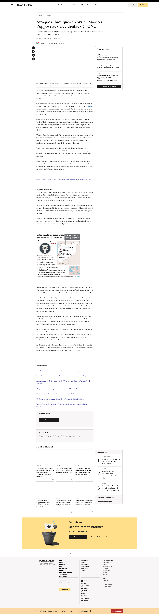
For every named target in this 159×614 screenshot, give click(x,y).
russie (50, 436)
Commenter (49, 420)
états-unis (68, 436)
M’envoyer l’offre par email (99, 537)
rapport (90, 106)
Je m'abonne (117, 611)
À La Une (39, 15)
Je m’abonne (78, 537)
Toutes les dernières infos (109, 86)
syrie (58, 436)
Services (61, 570)
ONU (42, 436)
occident (79, 436)
